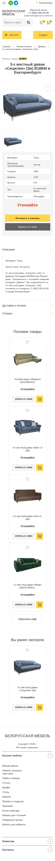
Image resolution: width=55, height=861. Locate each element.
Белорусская (13, 13)
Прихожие (7, 806)
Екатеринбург (46, 3)
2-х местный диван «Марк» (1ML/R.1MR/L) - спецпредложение (27, 587)
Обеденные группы (12, 820)
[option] (27, 107)
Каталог (13, 35)
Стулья (6, 782)
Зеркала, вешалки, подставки (12, 772)
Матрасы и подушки (13, 801)
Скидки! (43, 35)
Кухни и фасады (11, 810)
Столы (5, 792)
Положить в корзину (27, 218)
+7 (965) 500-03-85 (38, 13)
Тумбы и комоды (11, 778)
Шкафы (6, 787)
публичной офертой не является (38, 16)
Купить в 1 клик (27, 227)
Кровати (6, 796)
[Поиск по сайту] (28, 22)
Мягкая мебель (10, 765)
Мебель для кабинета (14, 824)
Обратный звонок (38, 10)
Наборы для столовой (14, 815)
